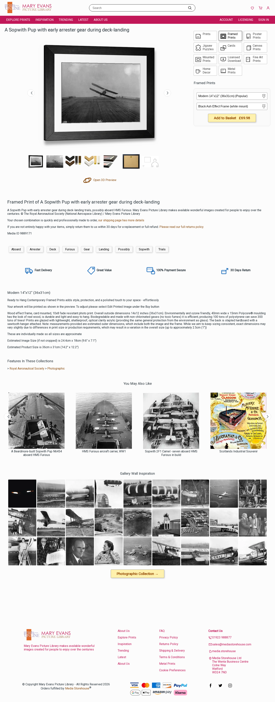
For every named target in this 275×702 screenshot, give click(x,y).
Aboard (16, 249)
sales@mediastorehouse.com (231, 644)
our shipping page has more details (121, 220)
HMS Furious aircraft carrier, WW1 (104, 451)
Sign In (263, 20)
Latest (83, 20)
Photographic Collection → (137, 574)
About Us (101, 20)
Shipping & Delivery (172, 650)
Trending (66, 20)
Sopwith (144, 249)
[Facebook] (211, 687)
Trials (162, 249)
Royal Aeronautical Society (27, 368)
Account (226, 20)
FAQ (162, 631)
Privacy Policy (168, 637)
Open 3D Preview (104, 180)
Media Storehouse (77, 688)
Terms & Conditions (172, 657)
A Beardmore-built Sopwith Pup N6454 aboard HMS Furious (36, 453)
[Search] (190, 8)
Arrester (35, 249)
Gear (87, 249)
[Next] (167, 93)
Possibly (124, 249)
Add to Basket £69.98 (232, 118)
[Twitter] (220, 687)
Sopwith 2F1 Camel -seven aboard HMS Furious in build (171, 453)
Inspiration (44, 20)
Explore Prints (18, 20)
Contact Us (215, 631)
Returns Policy (168, 644)
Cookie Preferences (172, 670)
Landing (104, 249)
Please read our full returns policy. (181, 227)
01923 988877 (221, 637)
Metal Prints (167, 663)
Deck (52, 249)
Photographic (56, 368)
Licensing (245, 20)
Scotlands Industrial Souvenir (238, 451)
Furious (70, 249)
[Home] (28, 12)
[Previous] (30, 93)
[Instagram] (230, 687)
